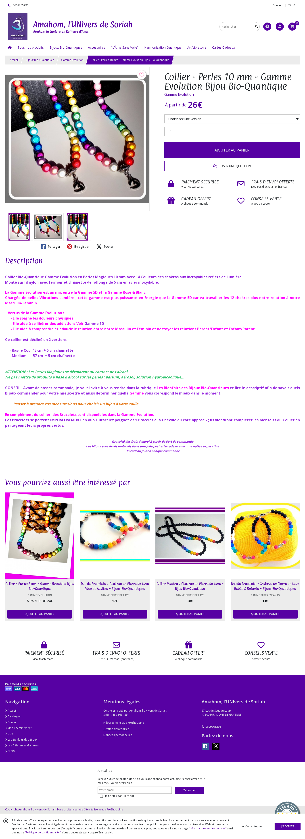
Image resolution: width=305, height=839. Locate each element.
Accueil (14, 60)
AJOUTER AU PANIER (232, 150)
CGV (10, 734)
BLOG (11, 751)
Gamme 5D (94, 323)
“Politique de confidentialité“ (43, 832)
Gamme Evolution (72, 60)
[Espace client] (280, 26)
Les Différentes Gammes (23, 745)
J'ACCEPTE (287, 826)
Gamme (137, 393)
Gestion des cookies (116, 729)
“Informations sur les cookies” (207, 828)
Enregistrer (81, 246)
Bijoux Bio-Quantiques (40, 60)
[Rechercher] (256, 26)
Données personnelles (117, 735)
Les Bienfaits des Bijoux (22, 739)
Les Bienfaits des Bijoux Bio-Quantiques (193, 387)
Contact (277, 5)
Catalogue (14, 716)
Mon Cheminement (19, 728)
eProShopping (114, 809)
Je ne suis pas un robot (119, 796)
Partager (53, 246)
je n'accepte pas (252, 826)
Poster (108, 246)
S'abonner (189, 790)
